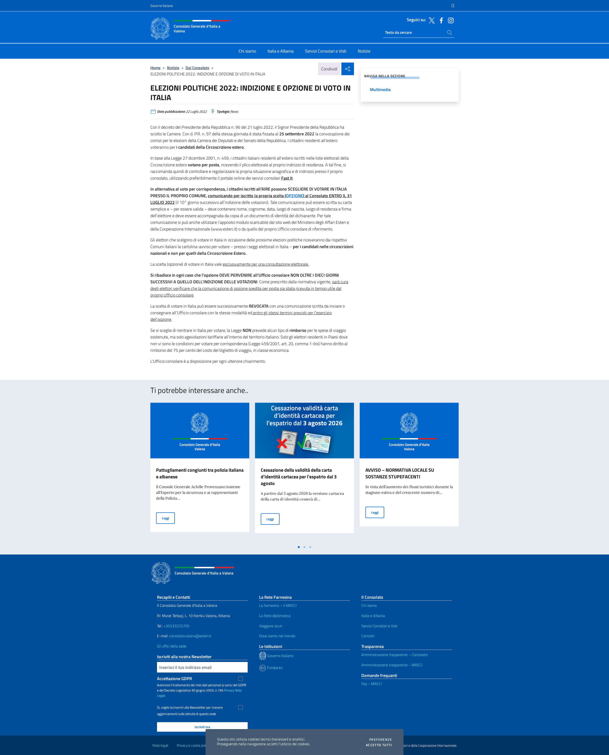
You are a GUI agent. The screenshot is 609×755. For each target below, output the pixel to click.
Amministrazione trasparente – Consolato (394, 654)
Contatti (367, 636)
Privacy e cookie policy (193, 745)
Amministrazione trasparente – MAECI (391, 665)
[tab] (299, 547)
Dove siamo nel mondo (277, 636)
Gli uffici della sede (171, 646)
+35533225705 (176, 626)
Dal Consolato (197, 68)
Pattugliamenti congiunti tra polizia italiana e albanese (200, 473)
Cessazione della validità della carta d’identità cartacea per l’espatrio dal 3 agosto (299, 476)
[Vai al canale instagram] (449, 20)
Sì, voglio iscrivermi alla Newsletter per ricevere (190, 707)
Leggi (168, 517)
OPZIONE (294, 195)
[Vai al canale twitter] (430, 20)
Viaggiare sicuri (270, 626)
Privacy (229, 690)
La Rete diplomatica (274, 615)
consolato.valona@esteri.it (190, 636)
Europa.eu (274, 667)
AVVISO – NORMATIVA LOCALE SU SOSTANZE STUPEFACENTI (399, 473)
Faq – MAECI (371, 683)
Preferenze (380, 739)
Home (155, 68)
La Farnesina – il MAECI (278, 605)
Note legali (160, 745)
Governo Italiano (161, 5)
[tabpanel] (199, 473)
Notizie (173, 68)
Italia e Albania (373, 615)
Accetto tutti (379, 745)
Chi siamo (369, 605)
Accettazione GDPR (174, 678)
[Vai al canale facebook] (440, 20)
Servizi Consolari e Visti (379, 626)
